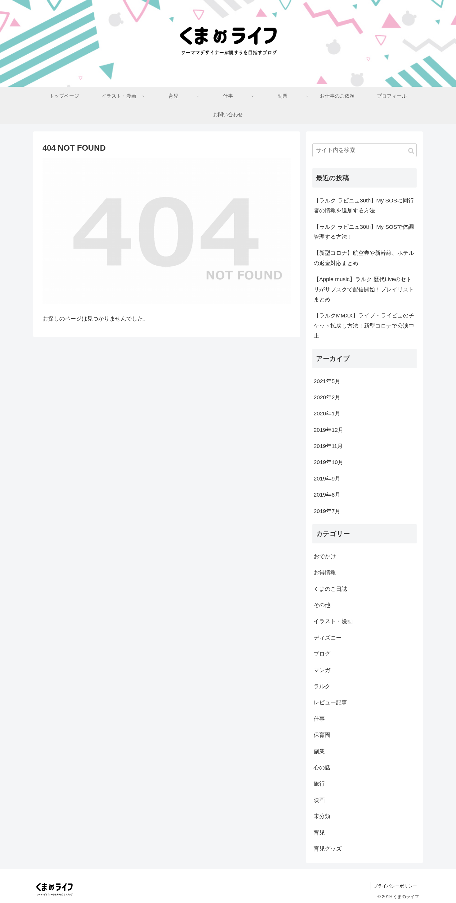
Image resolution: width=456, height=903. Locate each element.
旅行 (319, 784)
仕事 (319, 719)
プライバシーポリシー (395, 885)
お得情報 (325, 572)
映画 (319, 800)
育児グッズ (328, 849)
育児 (319, 833)
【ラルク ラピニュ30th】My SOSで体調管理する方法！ (364, 232)
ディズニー (328, 638)
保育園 (322, 735)
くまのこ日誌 (330, 589)
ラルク (322, 686)
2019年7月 (327, 511)
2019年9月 (327, 479)
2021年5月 (327, 381)
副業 (319, 751)
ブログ (322, 654)
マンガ (322, 670)
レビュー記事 (330, 702)
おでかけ (325, 556)
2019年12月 (328, 430)
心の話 (322, 767)
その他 (322, 605)
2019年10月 (328, 462)
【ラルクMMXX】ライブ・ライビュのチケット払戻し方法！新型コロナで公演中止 (364, 325)
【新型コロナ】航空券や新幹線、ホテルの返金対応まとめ (364, 258)
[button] (411, 150)
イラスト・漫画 (333, 621)
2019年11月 (328, 446)
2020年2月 (327, 397)
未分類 (322, 816)
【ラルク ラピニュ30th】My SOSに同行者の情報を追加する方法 (364, 205)
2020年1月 (327, 413)
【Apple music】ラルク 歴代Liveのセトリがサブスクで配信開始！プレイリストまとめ (364, 289)
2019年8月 (327, 495)
